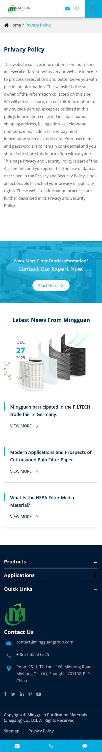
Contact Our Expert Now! (51, 268)
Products (15, 561)
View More (24, 426)
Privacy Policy (38, 25)
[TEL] (51, 746)
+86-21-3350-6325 (32, 654)
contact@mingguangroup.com (44, 642)
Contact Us (19, 632)
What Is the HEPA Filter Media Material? (42, 501)
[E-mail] (17, 746)
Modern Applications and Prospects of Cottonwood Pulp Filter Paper (51, 456)
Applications (19, 575)
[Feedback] (85, 746)
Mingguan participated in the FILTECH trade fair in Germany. (50, 410)
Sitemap (11, 731)
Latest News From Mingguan (51, 319)
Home (15, 25)
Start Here (51, 285)
